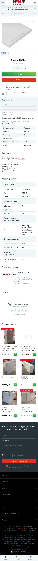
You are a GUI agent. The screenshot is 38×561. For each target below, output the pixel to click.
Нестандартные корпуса (10, 501)
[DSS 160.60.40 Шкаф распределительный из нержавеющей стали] (28, 336)
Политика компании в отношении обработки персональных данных (19, 548)
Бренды (4, 475)
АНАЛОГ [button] (19, 80)
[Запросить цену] (15, 354)
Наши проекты (7, 507)
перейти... (21, 159)
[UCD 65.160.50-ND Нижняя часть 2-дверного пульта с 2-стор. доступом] (9, 398)
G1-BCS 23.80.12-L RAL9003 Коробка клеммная (27, 379)
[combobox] (5, 104)
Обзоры (4, 488)
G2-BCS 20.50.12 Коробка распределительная (27, 409)
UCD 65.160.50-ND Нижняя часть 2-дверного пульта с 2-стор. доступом (8, 410)
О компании (6, 494)
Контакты (5, 520)
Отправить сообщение (19, 461)
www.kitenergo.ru (23, 528)
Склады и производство (10, 514)
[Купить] (34, 354)
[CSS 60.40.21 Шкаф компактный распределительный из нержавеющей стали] (9, 367)
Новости (5, 482)
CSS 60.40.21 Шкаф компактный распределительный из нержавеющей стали (9, 379)
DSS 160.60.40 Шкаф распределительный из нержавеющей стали (28, 348)
